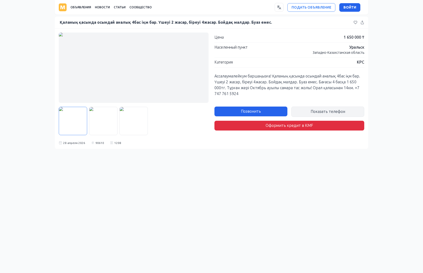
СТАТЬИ (120, 7)
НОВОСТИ (102, 7)
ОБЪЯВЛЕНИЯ (80, 7)
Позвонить (251, 111)
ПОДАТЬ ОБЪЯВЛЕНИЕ (311, 7)
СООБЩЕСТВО (140, 7)
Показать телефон (328, 111)
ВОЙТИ (349, 7)
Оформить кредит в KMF (289, 125)
